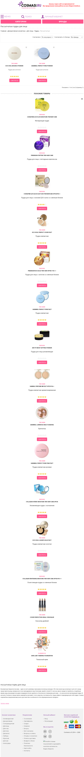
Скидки (26, 723)
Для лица (6, 726)
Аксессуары (7, 743)
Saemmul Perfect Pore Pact (42, 308)
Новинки (27, 726)
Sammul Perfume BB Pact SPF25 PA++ (42, 385)
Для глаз (6, 728)
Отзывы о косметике (30, 736)
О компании (28, 719)
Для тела (6, 731)
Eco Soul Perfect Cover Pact (42, 231)
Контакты (27, 751)
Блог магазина (28, 731)
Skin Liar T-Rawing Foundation (42, 654)
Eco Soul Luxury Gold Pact (42, 539)
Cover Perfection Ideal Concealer (42, 616)
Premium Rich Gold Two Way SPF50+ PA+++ (42, 270)
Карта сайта (27, 748)
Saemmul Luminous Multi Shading (42, 424)
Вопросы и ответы (30, 733)
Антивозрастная (8, 719)
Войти (52, 17)
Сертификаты (28, 721)
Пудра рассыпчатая (14, 69)
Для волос (6, 733)
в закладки (26, 47)
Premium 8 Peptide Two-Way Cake (42, 154)
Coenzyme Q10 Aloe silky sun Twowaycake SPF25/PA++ (42, 193)
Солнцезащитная (8, 723)
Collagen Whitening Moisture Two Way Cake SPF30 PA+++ (42, 577)
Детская (5, 741)
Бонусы (26, 728)
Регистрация (49, 721)
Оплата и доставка (30, 738)
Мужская (6, 738)
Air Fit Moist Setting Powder (42, 347)
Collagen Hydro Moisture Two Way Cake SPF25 (42, 500)
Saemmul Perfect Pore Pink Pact (42, 462)
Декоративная (7, 721)
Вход (46, 719)
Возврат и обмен (29, 741)
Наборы (5, 736)
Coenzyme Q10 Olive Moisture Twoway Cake (42, 116)
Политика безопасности (28, 744)
